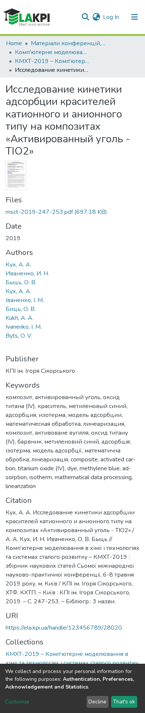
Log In (111, 17)
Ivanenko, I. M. (24, 327)
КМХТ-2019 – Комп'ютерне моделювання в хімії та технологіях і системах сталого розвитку (52, 61)
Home (14, 43)
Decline (97, 701)
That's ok (124, 701)
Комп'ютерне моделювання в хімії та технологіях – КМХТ (52, 52)
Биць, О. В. (21, 309)
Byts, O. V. (19, 336)
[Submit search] (85, 17)
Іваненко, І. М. (25, 300)
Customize (17, 701)
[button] (96, 17)
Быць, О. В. (21, 282)
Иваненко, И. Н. (27, 273)
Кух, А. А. (18, 265)
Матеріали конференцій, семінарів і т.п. (68, 43)
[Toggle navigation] (134, 17)
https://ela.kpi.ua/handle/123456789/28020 (64, 628)
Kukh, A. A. (19, 318)
